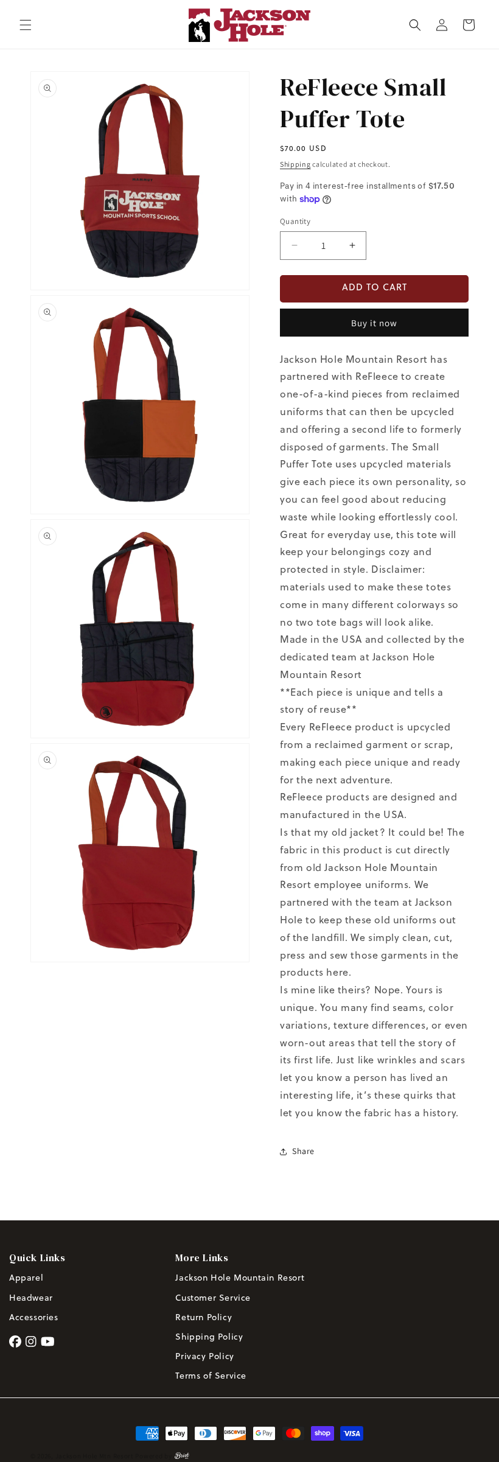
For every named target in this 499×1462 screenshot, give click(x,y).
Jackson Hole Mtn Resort (94, 1456)
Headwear (31, 1298)
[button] (25, 25)
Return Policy (204, 1318)
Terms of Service (210, 1376)
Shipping (295, 164)
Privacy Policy (204, 1357)
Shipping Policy (209, 1337)
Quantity (295, 221)
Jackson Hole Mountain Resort (239, 1278)
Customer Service (213, 1298)
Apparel (26, 1278)
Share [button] (303, 1150)
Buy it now (374, 323)
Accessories (33, 1318)
